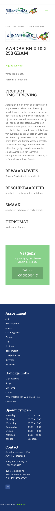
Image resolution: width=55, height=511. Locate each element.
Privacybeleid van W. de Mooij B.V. (23, 397)
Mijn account (12, 379)
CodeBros (21, 504)
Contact (9, 392)
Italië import (12, 351)
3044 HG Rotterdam (16, 455)
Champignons (13, 333)
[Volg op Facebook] (8, 487)
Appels (9, 328)
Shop (8, 383)
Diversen (10, 360)
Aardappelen (12, 323)
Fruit (14, 26)
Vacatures (11, 364)
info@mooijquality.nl (16, 461)
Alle (7, 319)
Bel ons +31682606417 (27, 272)
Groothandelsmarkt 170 (18, 452)
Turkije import (13, 355)
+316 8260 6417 (13, 465)
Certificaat (11, 401)
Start (8, 26)
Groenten (10, 337)
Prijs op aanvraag (14, 65)
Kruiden (10, 346)
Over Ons (10, 388)
